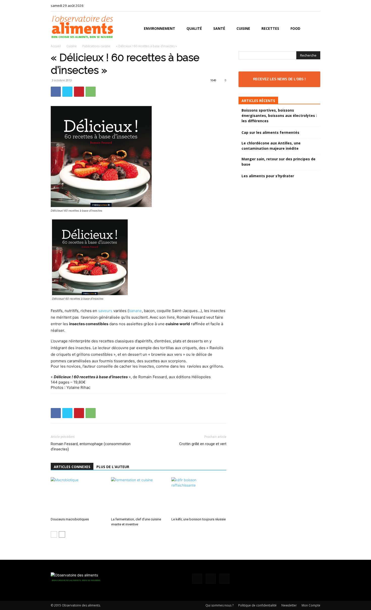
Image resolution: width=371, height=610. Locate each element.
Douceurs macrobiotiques (70, 519)
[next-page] (62, 534)
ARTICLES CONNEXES (72, 466)
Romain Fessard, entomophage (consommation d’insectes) (90, 446)
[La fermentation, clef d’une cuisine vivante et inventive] (138, 496)
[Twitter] (316, 5)
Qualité (194, 28)
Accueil (56, 46)
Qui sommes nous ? (219, 605)
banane (135, 310)
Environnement (159, 28)
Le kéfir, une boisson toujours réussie (198, 519)
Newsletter (289, 605)
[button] (314, 29)
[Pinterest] (79, 92)
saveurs (105, 310)
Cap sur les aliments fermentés (270, 132)
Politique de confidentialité (257, 605)
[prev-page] (54, 534)
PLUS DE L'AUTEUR (112, 466)
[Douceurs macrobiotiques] (78, 496)
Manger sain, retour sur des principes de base (278, 162)
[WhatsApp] (91, 92)
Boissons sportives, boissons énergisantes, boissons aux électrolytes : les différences (279, 115)
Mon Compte (311, 605)
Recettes (270, 28)
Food (295, 28)
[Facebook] (300, 5)
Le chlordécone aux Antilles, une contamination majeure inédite (271, 146)
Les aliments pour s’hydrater (268, 175)
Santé (219, 28)
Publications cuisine (96, 46)
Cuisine (243, 28)
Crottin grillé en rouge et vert (202, 444)
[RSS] (308, 5)
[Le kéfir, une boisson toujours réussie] (198, 496)
